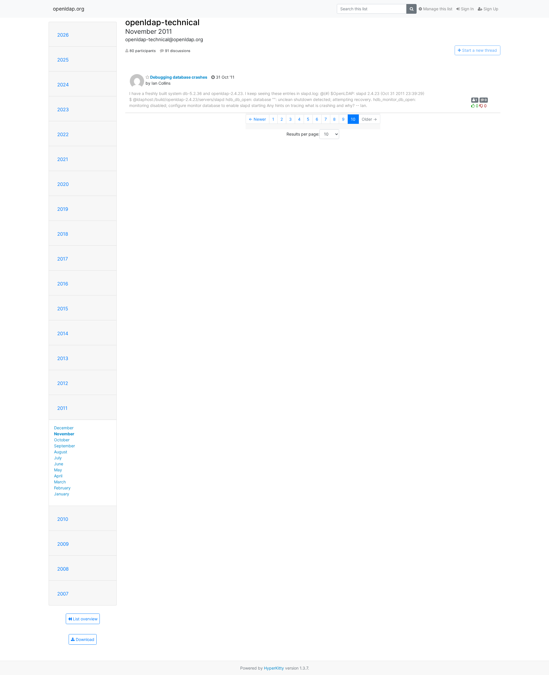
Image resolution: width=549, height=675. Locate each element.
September (64, 445)
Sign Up (490, 8)
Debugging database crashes (178, 77)
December (63, 427)
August (60, 451)
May (58, 469)
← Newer (257, 119)
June (58, 463)
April (58, 475)
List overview (85, 618)
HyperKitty (274, 668)
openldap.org (68, 9)
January (61, 493)
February (62, 487)
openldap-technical (162, 22)
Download (84, 639)
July (58, 457)
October (61, 439)
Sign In (467, 8)
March (60, 481)
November (64, 433)
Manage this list (437, 8)
